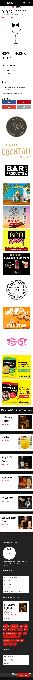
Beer (21, 626)
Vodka (22, 640)
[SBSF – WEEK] (16, 305)
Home (3, 7)
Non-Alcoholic (13, 636)
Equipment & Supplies (9, 660)
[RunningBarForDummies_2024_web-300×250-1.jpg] (16, 404)
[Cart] (28, 3)
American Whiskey (14, 626)
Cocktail (15, 18)
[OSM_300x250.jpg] (16, 274)
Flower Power (8, 497)
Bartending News (8, 656)
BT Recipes (10, 7)
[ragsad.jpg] (16, 251)
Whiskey (6, 18)
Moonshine (5, 636)
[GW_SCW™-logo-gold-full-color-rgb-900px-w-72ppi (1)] (16, 157)
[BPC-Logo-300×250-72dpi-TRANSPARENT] (16, 181)
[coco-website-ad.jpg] (16, 204)
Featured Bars (7, 584)
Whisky (10, 644)
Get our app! (23, 675)
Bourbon (9, 612)
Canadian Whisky (12, 629)
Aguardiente (6, 626)
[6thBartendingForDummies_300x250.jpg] (16, 378)
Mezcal (24, 633)
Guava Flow (7, 477)
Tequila (17, 640)
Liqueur (20, 633)
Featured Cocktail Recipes (10, 577)
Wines (15, 644)
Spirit (13, 640)
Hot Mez (5, 437)
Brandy (5, 629)
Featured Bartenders (9, 581)
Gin (4, 633)
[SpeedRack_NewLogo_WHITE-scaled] (16, 353)
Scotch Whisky (6, 640)
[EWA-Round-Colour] (16, 141)
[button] (24, 3)
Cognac (26, 629)
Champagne (20, 629)
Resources (7, 663)
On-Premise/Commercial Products (13, 591)
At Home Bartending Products (11, 588)
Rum (19, 636)
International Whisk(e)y (11, 633)
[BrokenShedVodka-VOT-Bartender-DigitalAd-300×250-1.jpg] (16, 227)
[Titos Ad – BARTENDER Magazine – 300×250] (16, 328)
